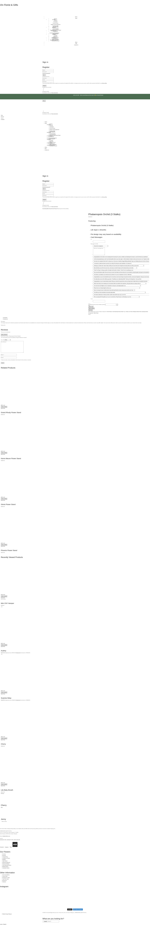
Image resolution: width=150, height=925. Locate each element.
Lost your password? (46, 73)
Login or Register (3, 924)
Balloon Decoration (55, 39)
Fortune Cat (55, 31)
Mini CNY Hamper (7, 603)
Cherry (3, 744)
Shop (46, 208)
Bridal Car (55, 36)
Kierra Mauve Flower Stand (11, 458)
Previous (2, 793)
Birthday (55, 18)
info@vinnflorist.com (6, 836)
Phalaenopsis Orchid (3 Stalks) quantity (97, 304)
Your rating (3, 339)
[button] (75, 90)
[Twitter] (89, 316)
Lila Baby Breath (7, 790)
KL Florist (131, 311)
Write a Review (4, 334)
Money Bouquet (55, 28)
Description (5, 317)
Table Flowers (49, 208)
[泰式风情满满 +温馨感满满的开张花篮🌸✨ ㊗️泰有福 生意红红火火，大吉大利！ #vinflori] (56, 893)
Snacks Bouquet (55, 29)
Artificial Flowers (55, 37)
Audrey (3, 651)
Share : (89, 314)
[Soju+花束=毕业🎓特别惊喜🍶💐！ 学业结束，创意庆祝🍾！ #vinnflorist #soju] (18, 893)
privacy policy (104, 83)
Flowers (127, 311)
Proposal (55, 20)
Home (43, 208)
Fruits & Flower (55, 23)
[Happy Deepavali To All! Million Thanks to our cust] (93, 903)
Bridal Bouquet (55, 33)
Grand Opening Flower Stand (55, 30)
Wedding (48, 139)
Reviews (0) (5, 319)
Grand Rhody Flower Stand (11, 412)
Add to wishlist (91, 308)
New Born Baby (55, 25)
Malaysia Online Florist (137, 311)
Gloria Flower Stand (8, 504)
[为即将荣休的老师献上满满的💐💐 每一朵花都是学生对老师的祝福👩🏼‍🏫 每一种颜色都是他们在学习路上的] (93, 893)
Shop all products (54, 92)
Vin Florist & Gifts (9, 5)
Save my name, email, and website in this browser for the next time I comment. (16, 359)
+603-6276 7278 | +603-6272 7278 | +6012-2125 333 (10, 839)
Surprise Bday (6, 698)
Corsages (55, 35)
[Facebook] (88, 316)
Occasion (49, 124)
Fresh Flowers (55, 38)
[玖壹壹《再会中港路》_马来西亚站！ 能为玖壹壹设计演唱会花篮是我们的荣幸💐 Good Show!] (18, 903)
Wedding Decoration (55, 40)
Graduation (55, 21)
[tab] (76, 317)
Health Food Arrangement (55, 24)
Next (2, 807)
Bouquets (49, 132)
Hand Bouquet (55, 26)
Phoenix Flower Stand (9, 550)
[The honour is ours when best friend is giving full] (56, 903)
